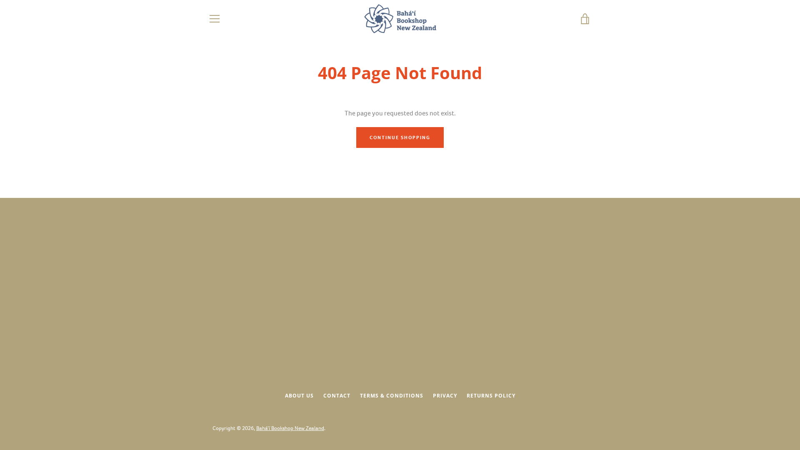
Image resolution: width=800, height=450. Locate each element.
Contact (336, 395)
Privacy (445, 395)
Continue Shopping (400, 137)
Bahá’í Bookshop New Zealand (290, 428)
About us (299, 395)
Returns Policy (491, 395)
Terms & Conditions (391, 395)
